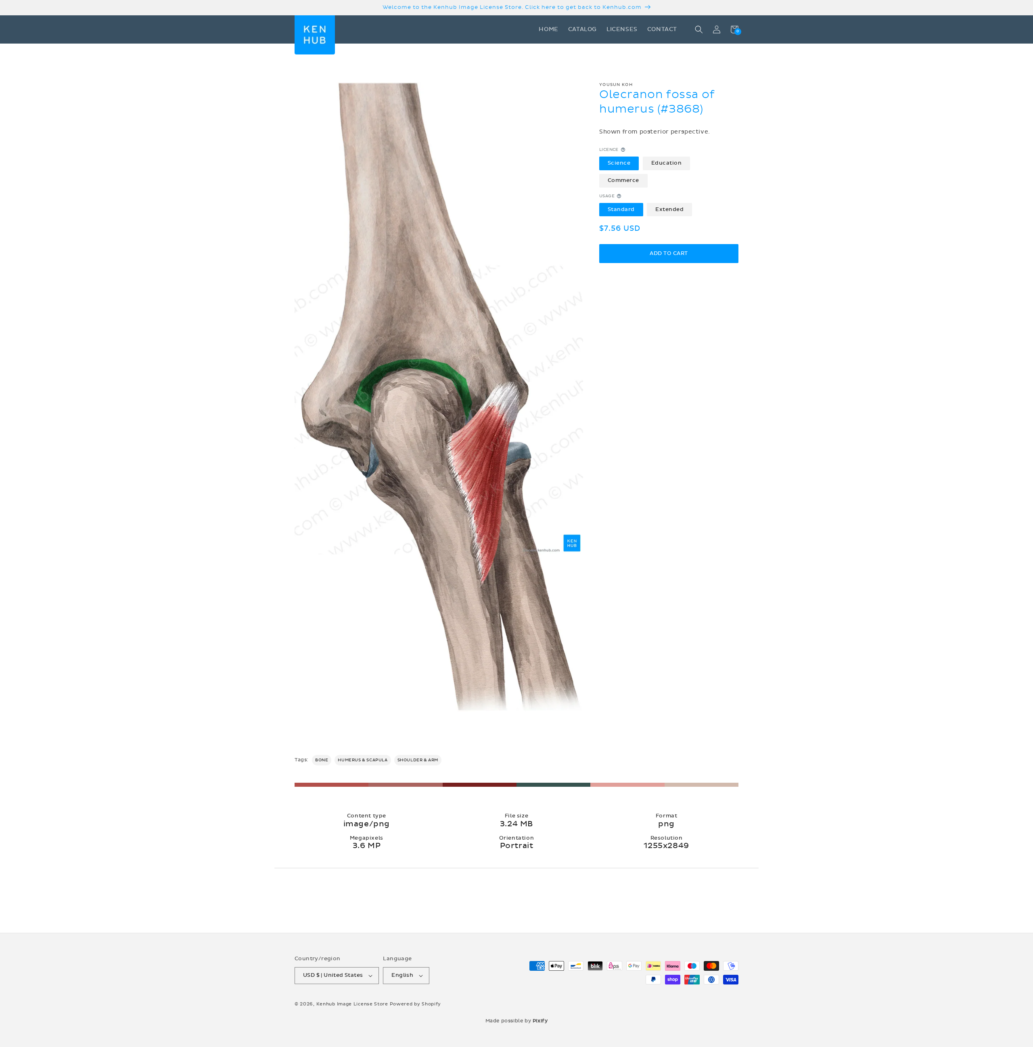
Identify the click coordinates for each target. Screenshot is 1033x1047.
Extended (669, 209)
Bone (321, 760)
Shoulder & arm (417, 760)
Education (666, 163)
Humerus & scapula (362, 760)
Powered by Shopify (415, 1004)
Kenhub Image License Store (352, 1004)
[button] (699, 29)
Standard (621, 209)
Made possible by (516, 1021)
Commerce (623, 180)
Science (619, 163)
